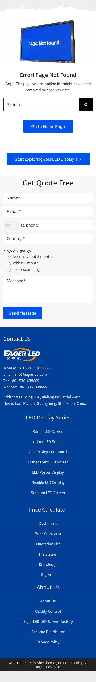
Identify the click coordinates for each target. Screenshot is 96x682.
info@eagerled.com (30, 374)
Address (10, 397)
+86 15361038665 (37, 367)
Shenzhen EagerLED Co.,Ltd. (58, 662)
